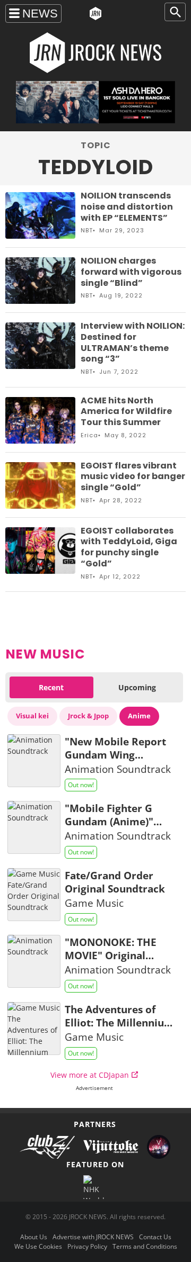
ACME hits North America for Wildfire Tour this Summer (126, 411)
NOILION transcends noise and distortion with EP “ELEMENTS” (127, 207)
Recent (51, 687)
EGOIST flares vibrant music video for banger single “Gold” (133, 476)
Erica (89, 435)
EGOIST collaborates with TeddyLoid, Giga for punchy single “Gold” (129, 547)
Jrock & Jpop (88, 715)
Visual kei (32, 715)
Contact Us (155, 1236)
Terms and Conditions (144, 1246)
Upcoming (137, 687)
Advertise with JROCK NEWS (93, 1236)
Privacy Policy (87, 1246)
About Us (33, 1236)
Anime (139, 715)
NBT (87, 230)
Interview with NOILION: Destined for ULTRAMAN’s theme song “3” (133, 342)
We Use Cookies (38, 1246)
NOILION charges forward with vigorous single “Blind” (131, 272)
